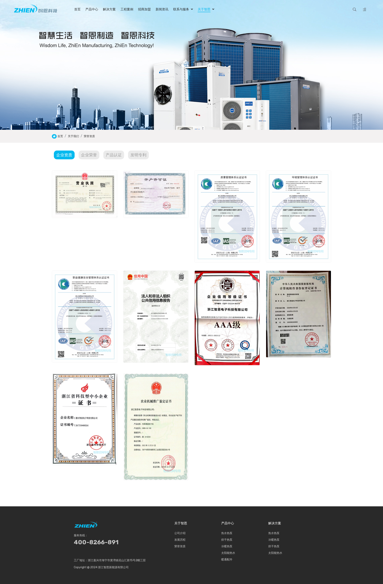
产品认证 (114, 155)
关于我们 (73, 136)
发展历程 (180, 539)
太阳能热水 (228, 553)
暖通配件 (226, 559)
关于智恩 (180, 523)
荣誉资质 (89, 136)
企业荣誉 (89, 155)
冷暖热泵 (226, 546)
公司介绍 (180, 533)
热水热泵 (226, 533)
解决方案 (274, 523)
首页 (60, 136)
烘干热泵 (226, 539)
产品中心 (227, 523)
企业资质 (64, 155)
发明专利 (138, 155)
